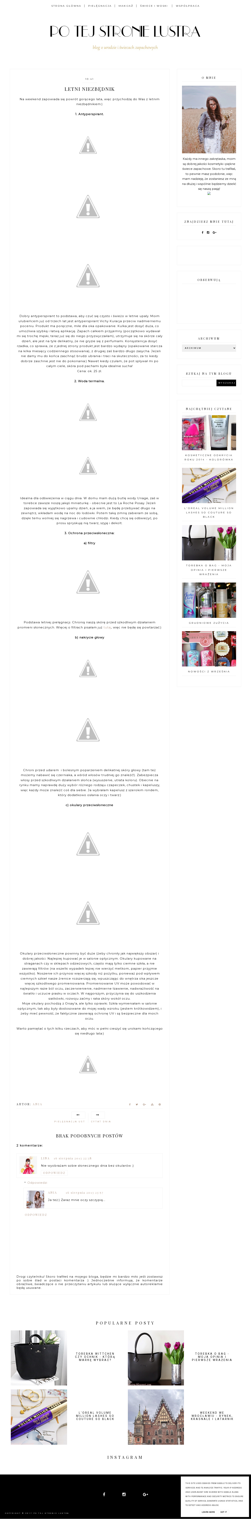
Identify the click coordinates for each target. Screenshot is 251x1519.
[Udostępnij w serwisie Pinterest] (160, 1105)
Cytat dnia (101, 1121)
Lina (45, 1158)
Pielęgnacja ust (69, 1121)
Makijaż (126, 5)
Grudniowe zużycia (209, 622)
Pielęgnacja (100, 5)
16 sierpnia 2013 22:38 (73, 1158)
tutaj (107, 627)
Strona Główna (66, 5)
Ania (52, 1192)
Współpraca (188, 5)
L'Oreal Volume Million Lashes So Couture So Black (209, 512)
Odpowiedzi (37, 1182)
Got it (224, 1512)
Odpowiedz (54, 1173)
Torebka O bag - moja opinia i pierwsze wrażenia (209, 569)
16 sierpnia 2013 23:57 (85, 1192)
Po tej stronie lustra (51, 1513)
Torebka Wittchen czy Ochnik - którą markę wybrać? (95, 1357)
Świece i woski (154, 5)
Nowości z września (209, 671)
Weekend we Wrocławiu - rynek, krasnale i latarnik (212, 1416)
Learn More (208, 1512)
